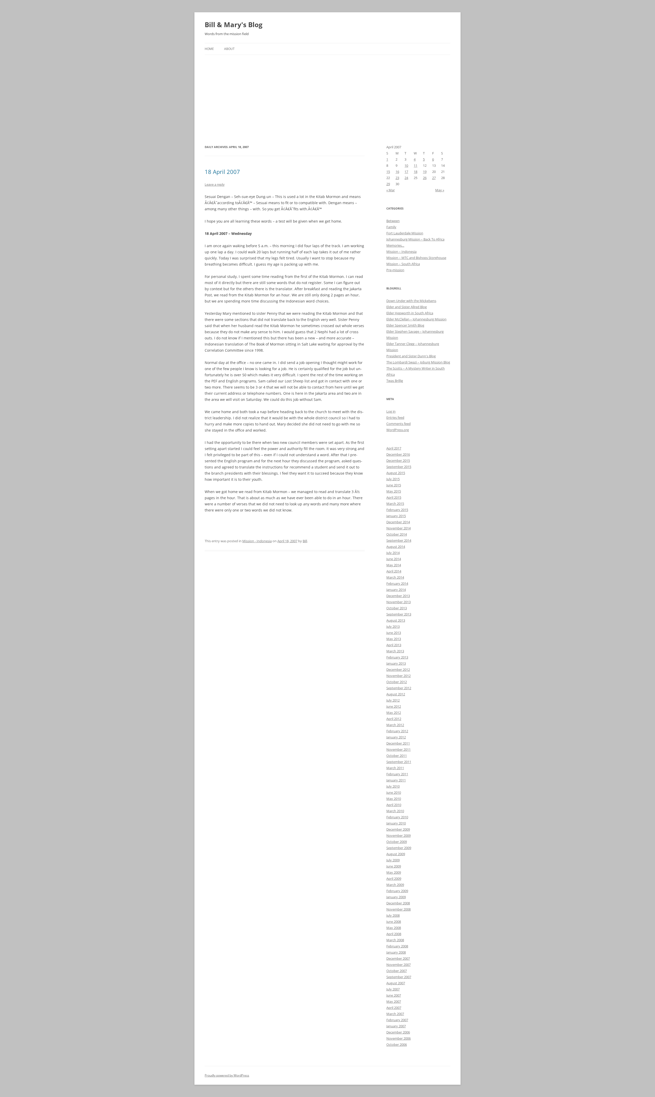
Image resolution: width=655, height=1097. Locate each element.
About (229, 49)
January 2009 (396, 897)
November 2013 (398, 602)
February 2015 (397, 509)
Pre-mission (395, 270)
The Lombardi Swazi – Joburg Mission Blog (418, 362)
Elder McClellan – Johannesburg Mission (416, 319)
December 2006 (398, 1032)
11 (415, 165)
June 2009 (393, 866)
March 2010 (395, 811)
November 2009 (398, 835)
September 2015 (398, 466)
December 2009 (398, 829)
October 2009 (396, 841)
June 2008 (393, 921)
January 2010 (396, 823)
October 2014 (396, 534)
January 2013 (396, 663)
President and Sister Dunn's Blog (411, 356)
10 (406, 165)
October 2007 (396, 970)
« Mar (390, 190)
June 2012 (393, 706)
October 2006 (396, 1044)
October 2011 (396, 755)
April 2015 (393, 497)
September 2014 (398, 540)
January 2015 (396, 516)
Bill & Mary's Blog (234, 24)
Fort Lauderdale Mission (404, 233)
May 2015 (393, 491)
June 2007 (393, 995)
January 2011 (396, 780)
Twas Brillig (394, 380)
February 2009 (397, 891)
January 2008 (396, 952)
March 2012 (395, 725)
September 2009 (398, 847)
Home (209, 49)
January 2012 (396, 737)
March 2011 (395, 768)
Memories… (395, 245)
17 (406, 171)
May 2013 (393, 638)
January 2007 (396, 1026)
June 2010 (393, 792)
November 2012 (398, 675)
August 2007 (395, 983)
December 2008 (398, 903)
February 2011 (397, 774)
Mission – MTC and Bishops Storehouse (416, 257)
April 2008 (393, 934)
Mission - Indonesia (257, 541)
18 (415, 171)
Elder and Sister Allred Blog (406, 307)
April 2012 (393, 718)
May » (439, 190)
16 (397, 171)
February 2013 (397, 657)
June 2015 (393, 485)
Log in (391, 411)
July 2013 (393, 626)
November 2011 (398, 749)
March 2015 (395, 503)
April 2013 (393, 645)
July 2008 (393, 915)
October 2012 (396, 682)
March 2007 (395, 1013)
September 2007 (398, 977)
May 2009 (393, 872)
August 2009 (395, 854)
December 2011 (398, 743)
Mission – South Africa (403, 264)
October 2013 (396, 608)
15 (388, 171)
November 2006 (398, 1038)
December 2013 (398, 595)
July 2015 (393, 479)
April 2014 (393, 571)
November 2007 (398, 964)
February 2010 (397, 817)
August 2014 (395, 546)
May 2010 (393, 798)
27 (434, 177)
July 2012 (393, 700)
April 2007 (393, 1007)
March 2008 (395, 940)
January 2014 (396, 589)
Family (391, 227)
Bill (305, 541)
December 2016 (398, 454)
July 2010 (393, 786)
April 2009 (393, 878)
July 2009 (393, 860)
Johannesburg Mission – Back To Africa (415, 239)
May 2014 (393, 565)
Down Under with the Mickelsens (411, 300)
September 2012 (398, 688)
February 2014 (397, 583)
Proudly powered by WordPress (227, 1075)
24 (406, 177)
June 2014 (393, 559)
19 (425, 171)
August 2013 (395, 620)
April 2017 (393, 448)
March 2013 (395, 651)
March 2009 (395, 884)
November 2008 (398, 909)
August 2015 (395, 473)
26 (425, 177)
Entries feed (395, 417)
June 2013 (393, 632)
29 (388, 184)
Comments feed (398, 423)
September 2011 (398, 761)
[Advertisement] (327, 93)
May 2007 (393, 1001)
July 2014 (393, 552)
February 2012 (397, 731)
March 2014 (395, 577)
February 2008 (397, 946)
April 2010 (393, 804)
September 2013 (398, 614)
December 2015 (398, 460)
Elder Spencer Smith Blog (405, 325)
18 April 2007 (222, 171)
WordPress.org (397, 429)
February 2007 (397, 1020)
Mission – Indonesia (401, 251)
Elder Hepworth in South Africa (409, 313)
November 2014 (398, 528)
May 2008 (393, 927)
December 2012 (398, 669)
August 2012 (395, 694)
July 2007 (393, 989)
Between (393, 220)
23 (397, 177)
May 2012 (393, 712)
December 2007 (398, 958)
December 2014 (398, 522)
